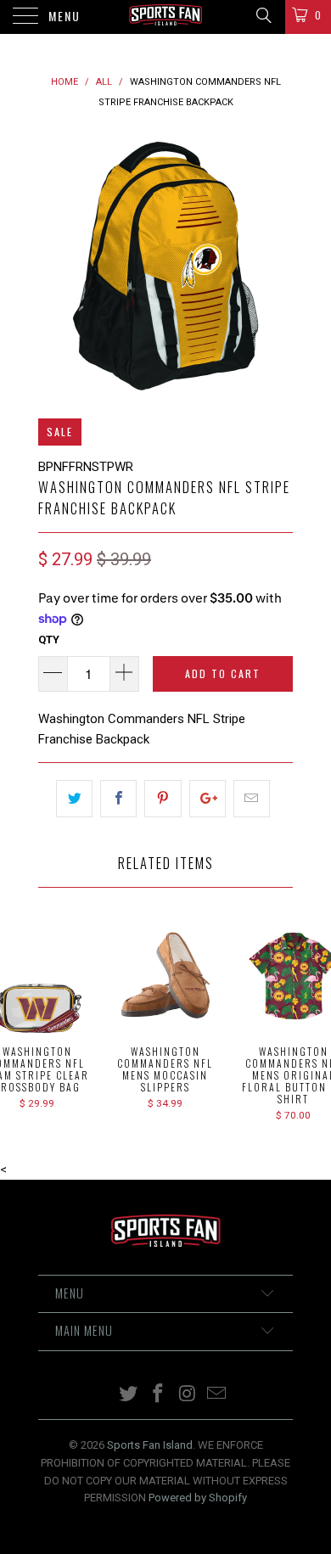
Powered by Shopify (198, 1497)
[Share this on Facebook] (118, 798)
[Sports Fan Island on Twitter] (129, 1395)
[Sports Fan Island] (166, 17)
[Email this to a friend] (251, 798)
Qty (48, 639)
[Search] (263, 15)
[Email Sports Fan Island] (217, 1395)
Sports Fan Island (150, 1445)
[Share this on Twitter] (74, 798)
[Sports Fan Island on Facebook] (158, 1395)
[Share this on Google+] (207, 798)
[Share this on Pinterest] (162, 798)
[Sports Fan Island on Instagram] (188, 1395)
